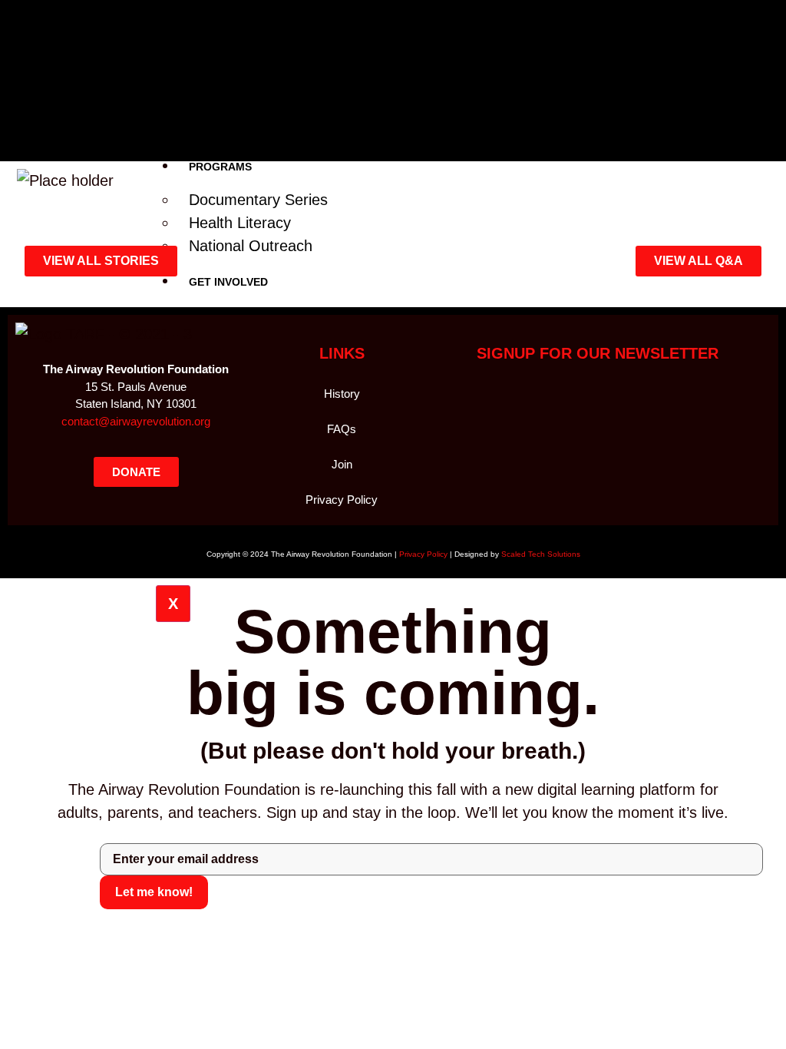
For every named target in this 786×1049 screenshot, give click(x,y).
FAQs (341, 428)
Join (342, 464)
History (342, 393)
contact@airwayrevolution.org (135, 421)
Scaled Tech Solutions (540, 554)
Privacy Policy (341, 499)
